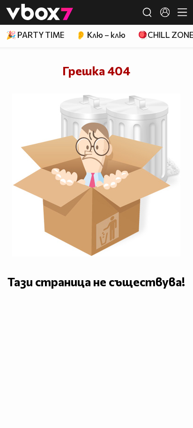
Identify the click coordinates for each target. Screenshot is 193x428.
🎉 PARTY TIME (35, 35)
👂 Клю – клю (101, 35)
